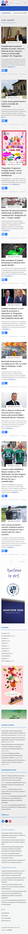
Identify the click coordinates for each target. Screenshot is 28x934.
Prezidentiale (5, 656)
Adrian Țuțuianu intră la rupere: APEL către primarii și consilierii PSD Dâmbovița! (13, 791)
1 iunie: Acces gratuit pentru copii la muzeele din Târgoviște (13, 103)
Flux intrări (4, 915)
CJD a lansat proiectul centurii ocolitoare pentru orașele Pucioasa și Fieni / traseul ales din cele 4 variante (12, 529)
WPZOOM (9, 930)
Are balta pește (14, 42)
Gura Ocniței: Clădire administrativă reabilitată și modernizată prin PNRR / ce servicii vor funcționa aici (13, 733)
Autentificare (5, 913)
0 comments (23, 74)
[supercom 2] (14, 714)
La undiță (4, 651)
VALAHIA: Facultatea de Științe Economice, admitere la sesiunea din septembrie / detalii (12, 755)
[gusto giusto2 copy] (12, 685)
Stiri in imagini (5, 661)
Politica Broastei (14, 74)
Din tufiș (3, 638)
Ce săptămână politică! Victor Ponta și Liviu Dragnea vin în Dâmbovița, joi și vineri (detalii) (13, 807)
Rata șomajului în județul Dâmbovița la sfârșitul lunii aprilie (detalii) (13, 262)
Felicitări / (4, 646)
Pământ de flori (5, 653)
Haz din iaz (4, 648)
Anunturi (4, 633)
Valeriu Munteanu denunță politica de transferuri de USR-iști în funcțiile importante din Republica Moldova (12, 746)
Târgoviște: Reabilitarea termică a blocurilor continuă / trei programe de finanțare (13, 785)
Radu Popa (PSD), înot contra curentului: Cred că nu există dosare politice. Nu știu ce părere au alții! (12, 778)
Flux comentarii (6, 918)
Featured (4, 641)
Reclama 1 (4, 658)
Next (23, 561)
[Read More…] (11, 66)
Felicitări (4, 643)
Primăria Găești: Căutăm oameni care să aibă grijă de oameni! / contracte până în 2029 (13, 740)
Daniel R (3, 776)
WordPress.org (5, 920)
